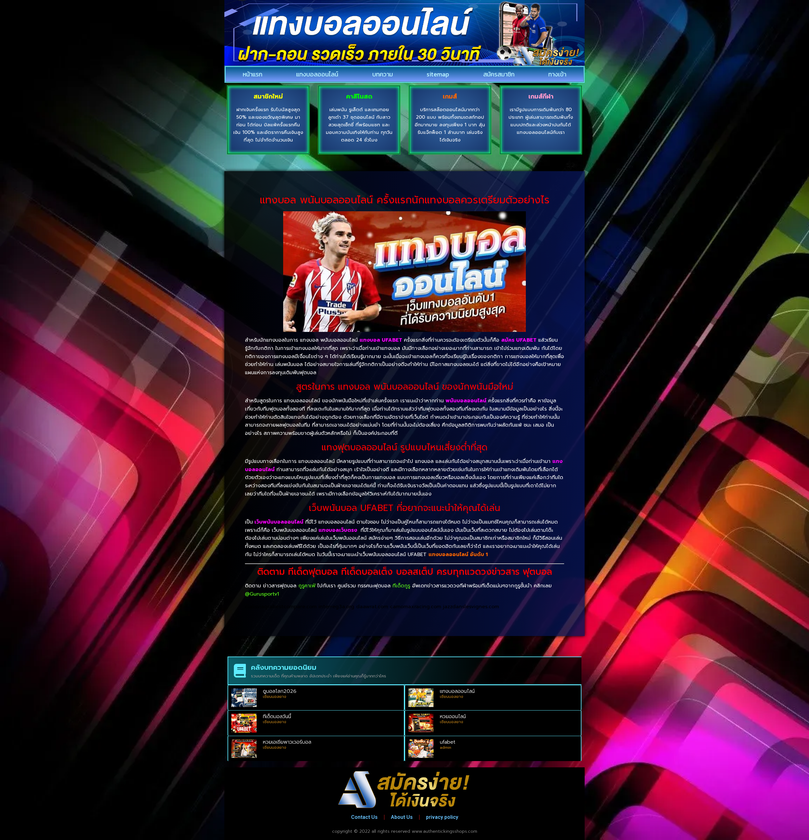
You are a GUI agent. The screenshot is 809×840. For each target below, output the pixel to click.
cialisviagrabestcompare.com (281, 606)
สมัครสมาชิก (498, 74)
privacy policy (442, 817)
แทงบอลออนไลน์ (317, 74)
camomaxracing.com (415, 606)
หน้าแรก (252, 74)
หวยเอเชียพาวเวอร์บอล (287, 742)
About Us (402, 817)
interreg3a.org (336, 606)
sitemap (438, 74)
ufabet (447, 742)
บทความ (382, 74)
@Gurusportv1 (262, 594)
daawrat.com (372, 606)
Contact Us (364, 817)
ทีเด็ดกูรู (401, 586)
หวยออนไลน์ (453, 716)
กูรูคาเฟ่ (306, 586)
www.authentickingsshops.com (444, 831)
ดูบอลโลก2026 (279, 691)
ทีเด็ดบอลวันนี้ (277, 716)
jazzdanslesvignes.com (471, 606)
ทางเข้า (557, 74)
